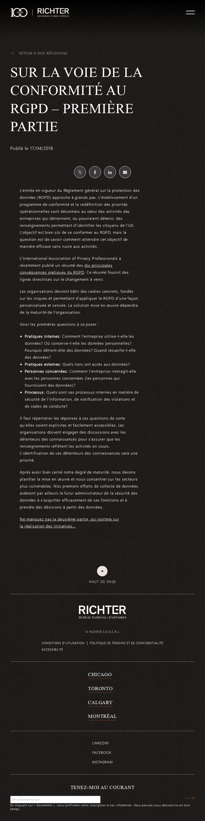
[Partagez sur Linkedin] (110, 172)
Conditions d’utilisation (63, 643)
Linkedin (100, 743)
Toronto (100, 688)
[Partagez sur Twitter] (80, 172)
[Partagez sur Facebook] (95, 172)
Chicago (100, 674)
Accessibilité (52, 649)
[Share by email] (125, 172)
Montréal (102, 716)
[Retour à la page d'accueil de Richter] (103, 612)
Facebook (101, 752)
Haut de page (102, 581)
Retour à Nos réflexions (43, 53)
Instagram (102, 762)
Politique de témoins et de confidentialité (126, 643)
